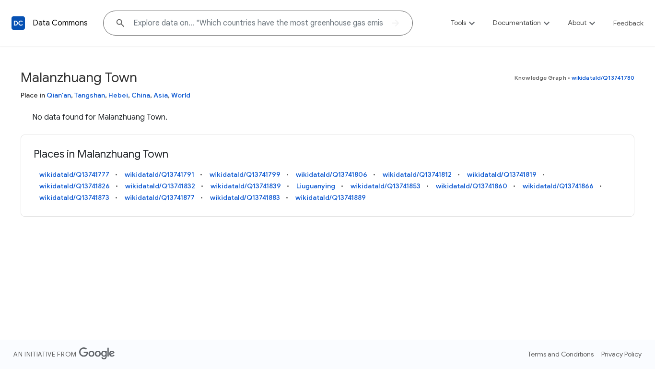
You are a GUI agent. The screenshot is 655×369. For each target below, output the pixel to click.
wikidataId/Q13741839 (246, 186)
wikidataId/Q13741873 (74, 197)
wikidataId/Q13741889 (330, 197)
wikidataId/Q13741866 (558, 186)
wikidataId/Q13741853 (386, 186)
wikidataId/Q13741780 (603, 77)
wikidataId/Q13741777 (74, 174)
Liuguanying (315, 186)
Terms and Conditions (561, 354)
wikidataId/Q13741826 (74, 186)
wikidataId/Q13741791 (159, 174)
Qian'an (59, 95)
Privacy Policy (621, 354)
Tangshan (89, 95)
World (180, 95)
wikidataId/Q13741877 (160, 197)
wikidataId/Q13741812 (417, 174)
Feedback (628, 23)
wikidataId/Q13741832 (160, 186)
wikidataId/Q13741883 (245, 197)
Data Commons (60, 23)
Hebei (118, 95)
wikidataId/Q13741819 (502, 174)
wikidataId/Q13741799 (245, 174)
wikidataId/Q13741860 (471, 186)
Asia (160, 95)
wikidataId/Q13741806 (331, 174)
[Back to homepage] (18, 23)
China (140, 95)
